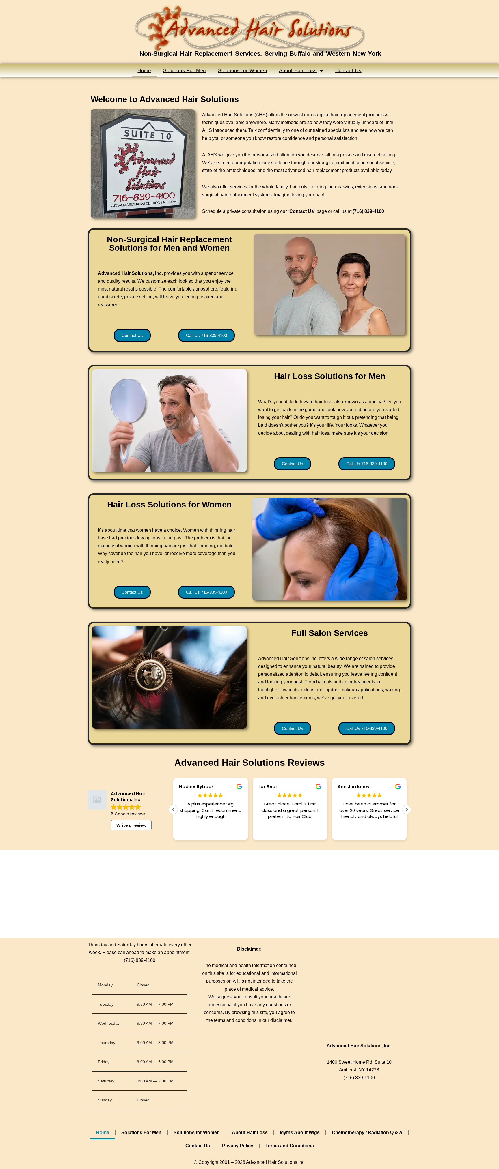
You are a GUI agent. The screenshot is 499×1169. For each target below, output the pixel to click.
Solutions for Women (242, 70)
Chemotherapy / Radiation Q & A (367, 1132)
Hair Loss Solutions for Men (330, 376)
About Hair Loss (298, 70)
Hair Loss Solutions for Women (169, 504)
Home (144, 70)
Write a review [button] (131, 825)
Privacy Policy (237, 1145)
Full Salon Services (329, 633)
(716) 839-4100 (139, 960)
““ (301, 211)
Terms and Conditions (289, 1145)
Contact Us (348, 70)
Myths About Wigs (300, 1132)
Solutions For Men (184, 70)
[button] (406, 809)
